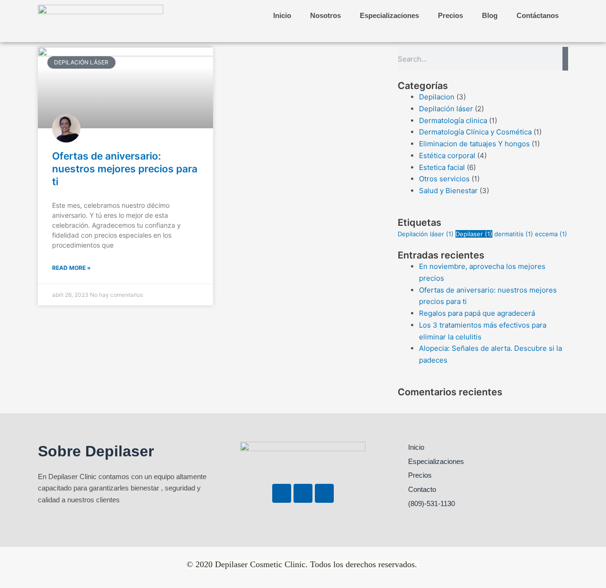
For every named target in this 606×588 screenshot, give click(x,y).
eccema (551, 234)
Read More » (71, 267)
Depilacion (436, 96)
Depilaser (473, 234)
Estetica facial (442, 167)
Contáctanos (538, 15)
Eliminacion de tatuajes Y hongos (474, 143)
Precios (450, 15)
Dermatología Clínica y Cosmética (475, 131)
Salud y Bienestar (448, 190)
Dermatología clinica (453, 120)
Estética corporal (447, 155)
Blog (490, 15)
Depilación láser (446, 108)
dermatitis (513, 234)
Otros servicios (444, 178)
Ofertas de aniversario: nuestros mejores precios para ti (124, 169)
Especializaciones (389, 15)
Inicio (282, 15)
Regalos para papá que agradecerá (477, 313)
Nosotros (325, 15)
